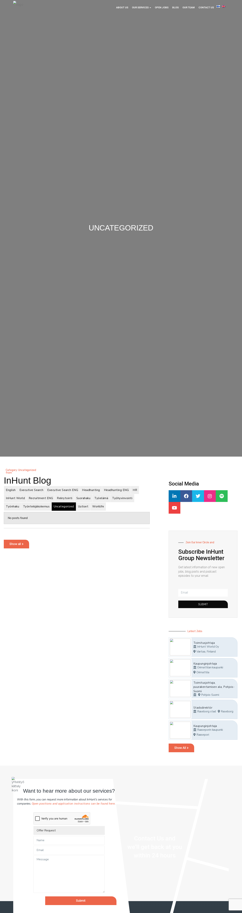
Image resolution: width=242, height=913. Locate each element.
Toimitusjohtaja (204, 643)
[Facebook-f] (186, 496)
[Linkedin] (174, 496)
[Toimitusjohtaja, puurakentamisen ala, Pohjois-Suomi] (180, 688)
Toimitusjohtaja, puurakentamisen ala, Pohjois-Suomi (214, 687)
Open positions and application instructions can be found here (73, 803)
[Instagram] (210, 496)
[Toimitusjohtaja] (180, 647)
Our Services (140, 7)
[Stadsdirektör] (180, 709)
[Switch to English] (223, 6)
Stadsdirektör (203, 708)
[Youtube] (174, 508)
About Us (122, 7)
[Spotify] (221, 496)
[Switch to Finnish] (218, 6)
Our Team (188, 7)
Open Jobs (161, 7)
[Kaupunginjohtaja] (180, 667)
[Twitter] (198, 496)
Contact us (206, 7)
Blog (175, 7)
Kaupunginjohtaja (205, 664)
